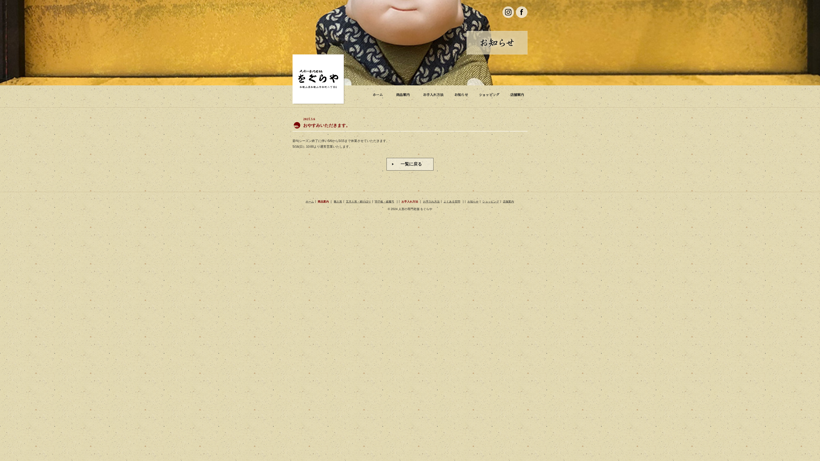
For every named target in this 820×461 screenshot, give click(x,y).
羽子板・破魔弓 (384, 201)
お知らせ (461, 95)
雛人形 (338, 201)
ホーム (378, 95)
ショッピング (489, 95)
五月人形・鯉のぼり (358, 201)
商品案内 (403, 95)
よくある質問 (452, 201)
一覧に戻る (411, 164)
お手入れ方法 (433, 95)
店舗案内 (517, 95)
